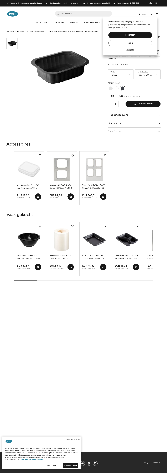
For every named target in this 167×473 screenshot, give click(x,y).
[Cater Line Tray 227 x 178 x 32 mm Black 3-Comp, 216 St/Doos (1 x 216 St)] (127, 239)
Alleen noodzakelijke (73, 439)
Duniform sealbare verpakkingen (58, 31)
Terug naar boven (151, 463)
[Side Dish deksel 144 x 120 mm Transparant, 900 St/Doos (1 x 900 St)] (29, 169)
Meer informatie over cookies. (32, 459)
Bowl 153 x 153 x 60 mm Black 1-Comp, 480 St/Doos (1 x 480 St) (29, 257)
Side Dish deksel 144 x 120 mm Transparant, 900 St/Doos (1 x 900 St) (28, 187)
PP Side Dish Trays (91, 31)
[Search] (58, 13)
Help (150, 3)
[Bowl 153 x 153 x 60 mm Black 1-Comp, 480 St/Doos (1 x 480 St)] (29, 239)
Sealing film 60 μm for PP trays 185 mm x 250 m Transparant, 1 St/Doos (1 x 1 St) (61, 257)
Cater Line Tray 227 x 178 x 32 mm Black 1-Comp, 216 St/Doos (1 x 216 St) (93, 257)
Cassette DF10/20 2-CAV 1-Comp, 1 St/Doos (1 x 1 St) (61, 186)
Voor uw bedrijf (91, 23)
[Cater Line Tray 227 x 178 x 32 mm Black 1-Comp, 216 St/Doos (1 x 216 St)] (94, 239)
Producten (41, 23)
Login (130, 43)
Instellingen (51, 465)
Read (112, 59)
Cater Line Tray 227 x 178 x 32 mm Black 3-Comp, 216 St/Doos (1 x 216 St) (126, 257)
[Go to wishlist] (151, 14)
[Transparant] (111, 88)
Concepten (58, 23)
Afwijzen (130, 50)
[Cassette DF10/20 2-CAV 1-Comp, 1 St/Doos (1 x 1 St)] (62, 169)
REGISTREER (130, 35)
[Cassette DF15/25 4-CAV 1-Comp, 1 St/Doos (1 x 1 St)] (94, 169)
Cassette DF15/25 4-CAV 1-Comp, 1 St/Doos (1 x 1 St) (94, 186)
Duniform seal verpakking (37, 31)
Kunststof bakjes (77, 31)
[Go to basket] (157, 14)
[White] (116, 88)
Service (73, 23)
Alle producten (21, 31)
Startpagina (10, 31)
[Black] (122, 88)
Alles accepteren (70, 465)
